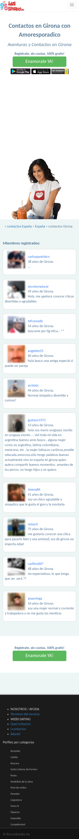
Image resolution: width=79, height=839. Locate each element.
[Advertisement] (39, 116)
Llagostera (16, 800)
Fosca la (15, 806)
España (40, 226)
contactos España (19, 226)
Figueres (15, 812)
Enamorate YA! (39, 61)
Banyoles (15, 751)
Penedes (15, 794)
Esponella (16, 818)
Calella (14, 757)
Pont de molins (18, 787)
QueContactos (21, 724)
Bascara (15, 763)
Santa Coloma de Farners (24, 769)
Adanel (15, 734)
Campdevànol (18, 824)
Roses (14, 775)
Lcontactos (18, 729)
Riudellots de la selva (22, 781)
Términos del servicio (25, 714)
